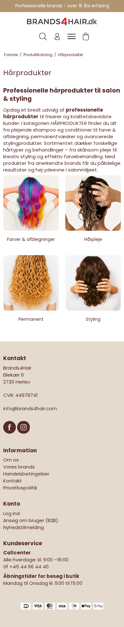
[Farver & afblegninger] (31, 203)
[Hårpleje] (93, 203)
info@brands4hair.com (30, 408)
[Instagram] (23, 436)
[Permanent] (31, 283)
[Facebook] (10, 436)
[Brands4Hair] (62, 21)
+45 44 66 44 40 (29, 566)
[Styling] (93, 283)
